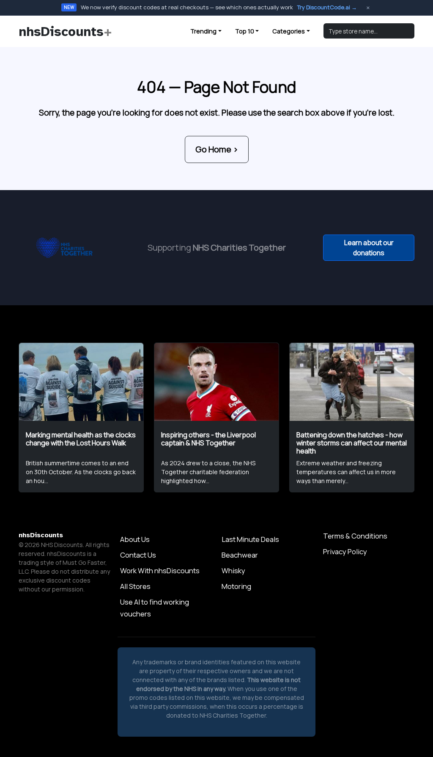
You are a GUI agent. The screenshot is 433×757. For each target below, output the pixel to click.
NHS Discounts (62, 545)
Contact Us (138, 555)
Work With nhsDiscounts (160, 570)
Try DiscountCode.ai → (327, 7)
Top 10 (244, 31)
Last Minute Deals (250, 539)
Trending (203, 31)
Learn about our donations (369, 247)
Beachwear (240, 555)
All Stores (135, 586)
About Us (135, 539)
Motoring (236, 586)
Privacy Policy (345, 551)
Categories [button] (288, 31)
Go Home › (216, 149)
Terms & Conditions (355, 536)
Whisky (233, 570)
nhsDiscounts (65, 31)
